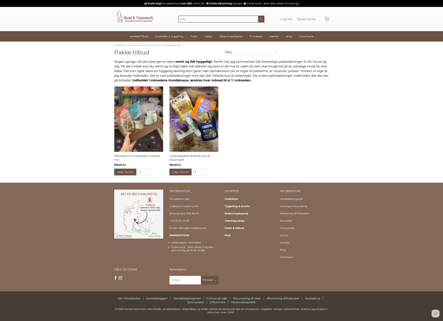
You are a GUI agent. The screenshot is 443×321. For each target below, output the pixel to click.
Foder (194, 36)
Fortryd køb (287, 228)
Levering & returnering (293, 206)
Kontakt (285, 242)
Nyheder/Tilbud (139, 36)
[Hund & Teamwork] (135, 19)
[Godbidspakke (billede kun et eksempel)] (193, 119)
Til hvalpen (255, 36)
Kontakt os (312, 298)
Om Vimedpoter (129, 298)
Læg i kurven (125, 171)
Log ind (286, 19)
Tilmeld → (209, 280)
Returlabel (286, 220)
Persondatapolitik (243, 302)
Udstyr (209, 36)
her (297, 3)
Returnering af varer (247, 298)
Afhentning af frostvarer (294, 213)
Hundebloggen (157, 298)
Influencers (286, 257)
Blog (289, 36)
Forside (119, 45)
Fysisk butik (306, 36)
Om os (284, 235)
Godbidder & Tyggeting (169, 36)
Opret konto (306, 19)
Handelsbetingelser (291, 198)
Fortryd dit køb (216, 298)
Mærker (274, 36)
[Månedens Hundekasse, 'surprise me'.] (138, 119)
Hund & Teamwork (135, 309)
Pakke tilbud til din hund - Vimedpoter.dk (154, 45)
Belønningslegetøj (231, 36)
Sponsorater (195, 302)
